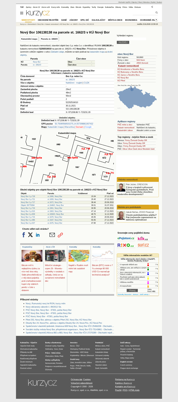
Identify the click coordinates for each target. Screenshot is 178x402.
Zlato (72, 7)
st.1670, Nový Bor (55, 217)
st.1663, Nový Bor (55, 211)
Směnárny (49, 349)
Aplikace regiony (126, 121)
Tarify (94, 7)
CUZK (86, 83)
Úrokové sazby (50, 346)
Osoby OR (142, 140)
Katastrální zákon (125, 130)
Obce (125, 149)
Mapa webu (129, 358)
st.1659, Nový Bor (55, 199)
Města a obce (115, 20)
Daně (64, 20)
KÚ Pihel (121, 80)
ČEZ (77, 346)
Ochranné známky (150, 20)
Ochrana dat (76, 379)
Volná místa (55, 353)
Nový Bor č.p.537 (28, 223)
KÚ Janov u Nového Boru (129, 75)
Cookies (87, 379)
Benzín (83, 366)
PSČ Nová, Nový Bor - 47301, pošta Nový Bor (47, 316)
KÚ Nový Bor (123, 78)
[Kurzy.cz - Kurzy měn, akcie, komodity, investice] (38, 15)
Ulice (130, 149)
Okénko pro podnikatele (129, 207)
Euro (56, 349)
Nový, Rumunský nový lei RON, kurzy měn (45, 303)
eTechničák (130, 352)
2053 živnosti (142, 63)
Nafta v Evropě (75, 368)
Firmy (127, 140)
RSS (125, 390)
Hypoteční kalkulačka (28, 365)
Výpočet (33, 343)
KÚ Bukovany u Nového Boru (130, 72)
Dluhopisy (74, 349)
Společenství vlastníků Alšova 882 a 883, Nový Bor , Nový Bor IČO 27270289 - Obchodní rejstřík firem (70, 332)
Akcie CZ (36, 7)
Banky (47, 343)
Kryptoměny (27, 247)
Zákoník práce (100, 362)
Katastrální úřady (101, 352)
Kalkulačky (98, 20)
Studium (159, 2)
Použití (118, 390)
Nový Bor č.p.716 (28, 208)
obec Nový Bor (125, 54)
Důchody (48, 370)
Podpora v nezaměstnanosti (55, 366)
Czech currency (126, 365)
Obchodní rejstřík (124, 2)
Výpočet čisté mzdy (27, 346)
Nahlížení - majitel (74, 83)
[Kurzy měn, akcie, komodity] (42, 384)
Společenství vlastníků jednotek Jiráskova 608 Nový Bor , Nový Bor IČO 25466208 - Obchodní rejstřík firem (70, 326)
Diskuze (137, 7)
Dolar (61, 349)
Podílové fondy (84, 349)
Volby (122, 358)
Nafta (88, 366)
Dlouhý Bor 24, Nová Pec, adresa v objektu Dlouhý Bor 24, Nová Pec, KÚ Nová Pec (64, 323)
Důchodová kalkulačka (28, 349)
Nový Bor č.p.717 (28, 202)
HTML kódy (134, 390)
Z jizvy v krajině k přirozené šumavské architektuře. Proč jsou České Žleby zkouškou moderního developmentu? (135, 190)
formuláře (103, 368)
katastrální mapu (97, 52)
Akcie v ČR (50, 247)
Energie (100, 7)
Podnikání (99, 343)
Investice (73, 343)
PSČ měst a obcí (125, 124)
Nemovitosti (32, 24)
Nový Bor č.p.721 (28, 199)
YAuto (140, 2)
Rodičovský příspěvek (28, 359)
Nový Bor (36, 62)
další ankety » (145, 294)
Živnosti (133, 140)
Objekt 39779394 (27, 205)
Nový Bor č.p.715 (28, 217)
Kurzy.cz (23, 24)
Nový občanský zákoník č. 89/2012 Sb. (43, 307)
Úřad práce (49, 356)
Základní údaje (57, 52)
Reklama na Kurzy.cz (125, 379)
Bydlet (153, 2)
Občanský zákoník (102, 359)
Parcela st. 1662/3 (49, 39)
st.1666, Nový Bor (55, 196)
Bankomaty (56, 343)
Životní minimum (26, 362)
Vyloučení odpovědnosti (81, 383)
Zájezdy (134, 2)
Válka (131, 7)
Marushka (69, 127)
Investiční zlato (80, 363)
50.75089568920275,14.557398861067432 (74, 124)
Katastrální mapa (29, 39)
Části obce (137, 149)
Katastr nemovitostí (128, 66)
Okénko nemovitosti (128, 179)
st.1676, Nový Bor (55, 223)
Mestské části (148, 149)
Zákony (118, 7)
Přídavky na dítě (26, 352)
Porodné (59, 363)
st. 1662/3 (37, 65)
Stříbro (89, 363)
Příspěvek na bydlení (28, 355)
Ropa (72, 366)
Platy (61, 356)
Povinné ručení (26, 368)
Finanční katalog (126, 355)
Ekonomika (131, 20)
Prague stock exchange (129, 368)
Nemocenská (50, 363)
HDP (81, 352)
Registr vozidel (126, 349)
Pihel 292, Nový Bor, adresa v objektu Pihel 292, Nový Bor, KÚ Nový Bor (59, 320)
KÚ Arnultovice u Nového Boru (131, 69)
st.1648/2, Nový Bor (56, 205)
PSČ (108, 346)
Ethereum (90, 355)
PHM (78, 366)
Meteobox (146, 2)
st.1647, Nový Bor (55, 220)
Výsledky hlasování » (125, 294)
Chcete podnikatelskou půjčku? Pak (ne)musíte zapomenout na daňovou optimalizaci (141, 217)
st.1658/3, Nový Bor (56, 214)
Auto (122, 346)
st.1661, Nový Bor (55, 208)
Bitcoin (78, 7)
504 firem (141, 60)
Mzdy (86, 352)
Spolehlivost (134, 346)
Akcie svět (45, 7)
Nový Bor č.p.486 (28, 220)
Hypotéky (86, 7)
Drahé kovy (74, 359)
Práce (125, 7)
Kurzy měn (55, 7)
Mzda (57, 356)
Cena (127, 346)
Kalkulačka (109, 7)
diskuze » (136, 294)
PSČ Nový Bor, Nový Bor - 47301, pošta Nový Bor (48, 310)
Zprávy (28, 7)
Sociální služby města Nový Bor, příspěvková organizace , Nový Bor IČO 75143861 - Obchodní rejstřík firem (70, 329)
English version (126, 362)
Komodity (73, 247)
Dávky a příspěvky (52, 360)
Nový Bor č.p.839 (28, 214)
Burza (72, 346)
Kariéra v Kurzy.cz (123, 383)
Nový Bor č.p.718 (28, 196)
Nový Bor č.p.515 (28, 211)
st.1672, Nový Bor (55, 202)
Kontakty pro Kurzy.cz (125, 386)
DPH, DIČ (85, 20)
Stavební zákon (101, 365)
